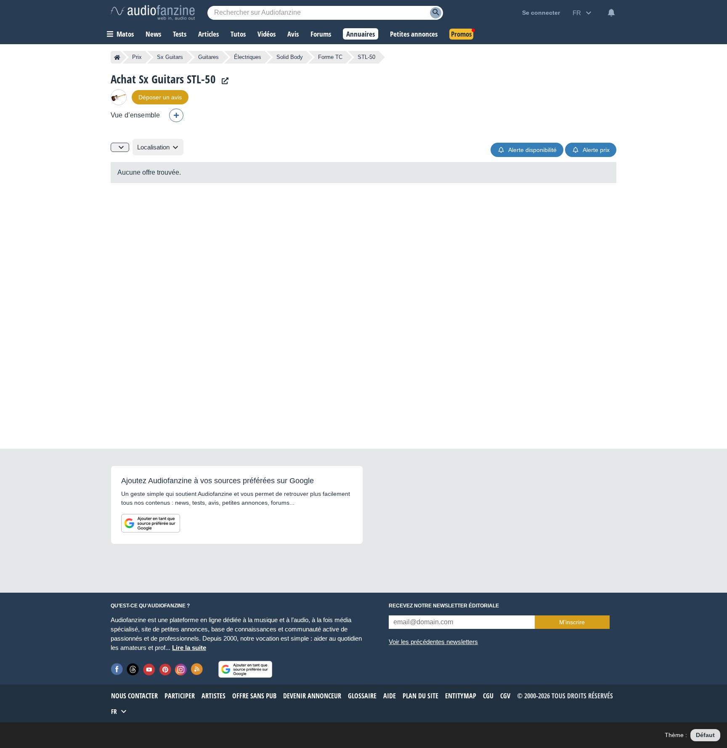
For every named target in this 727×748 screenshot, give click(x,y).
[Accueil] (117, 57)
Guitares (208, 57)
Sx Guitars (170, 57)
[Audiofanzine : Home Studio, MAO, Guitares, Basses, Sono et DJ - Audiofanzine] (153, 12)
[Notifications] (611, 13)
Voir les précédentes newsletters (433, 641)
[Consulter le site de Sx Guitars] (223, 81)
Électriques (247, 57)
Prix (137, 57)
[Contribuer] (176, 115)
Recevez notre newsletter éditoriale (444, 606)
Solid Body (289, 57)
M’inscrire (572, 622)
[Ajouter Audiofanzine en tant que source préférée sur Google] (150, 523)
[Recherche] (435, 13)
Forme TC (330, 57)
